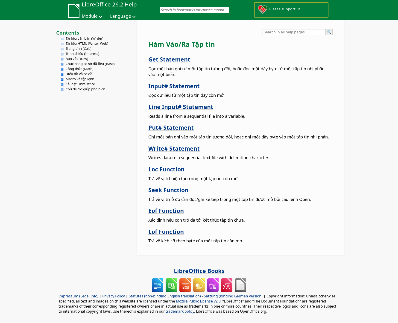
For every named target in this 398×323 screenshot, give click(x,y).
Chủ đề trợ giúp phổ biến (85, 89)
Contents (67, 32)
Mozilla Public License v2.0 (198, 301)
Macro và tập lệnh (80, 78)
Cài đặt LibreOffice (80, 84)
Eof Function (166, 210)
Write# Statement (174, 148)
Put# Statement (171, 127)
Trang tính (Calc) (78, 48)
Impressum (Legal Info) (78, 296)
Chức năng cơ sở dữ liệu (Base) (90, 63)
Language (120, 16)
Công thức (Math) (80, 68)
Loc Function (166, 169)
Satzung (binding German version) (233, 296)
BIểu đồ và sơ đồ (79, 73)
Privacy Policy (113, 296)
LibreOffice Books (199, 271)
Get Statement (169, 59)
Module (90, 16)
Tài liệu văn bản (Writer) (84, 38)
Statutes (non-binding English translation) (165, 296)
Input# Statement (174, 86)
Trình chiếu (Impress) (82, 53)
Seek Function (168, 190)
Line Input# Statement (180, 107)
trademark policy (180, 311)
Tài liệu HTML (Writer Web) (87, 43)
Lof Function (166, 231)
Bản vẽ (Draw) (77, 58)
